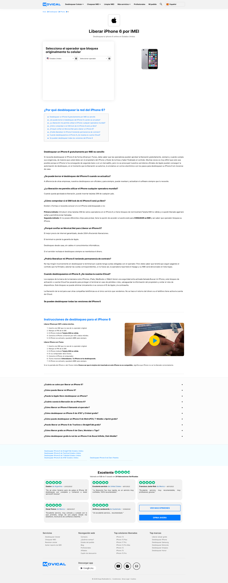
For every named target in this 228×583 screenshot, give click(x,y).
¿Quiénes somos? (87, 540)
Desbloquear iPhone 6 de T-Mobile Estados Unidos (62, 455)
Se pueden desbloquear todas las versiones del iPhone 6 (71, 138)
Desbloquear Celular (73, 4)
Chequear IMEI (93, 4)
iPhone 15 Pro (121, 553)
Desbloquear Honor (159, 550)
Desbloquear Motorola (160, 545)
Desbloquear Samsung (160, 542)
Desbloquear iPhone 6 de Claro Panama (104, 458)
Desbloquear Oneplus (160, 548)
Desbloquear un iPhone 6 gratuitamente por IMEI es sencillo (72, 117)
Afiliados (84, 550)
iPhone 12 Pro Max (123, 545)
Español (172, 4)
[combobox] (60, 58)
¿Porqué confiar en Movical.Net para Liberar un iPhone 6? (72, 129)
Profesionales (139, 4)
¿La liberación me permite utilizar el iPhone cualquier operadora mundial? (77, 123)
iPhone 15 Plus (121, 540)
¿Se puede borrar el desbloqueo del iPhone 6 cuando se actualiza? (75, 120)
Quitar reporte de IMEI (53, 545)
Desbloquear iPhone (159, 540)
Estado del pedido (87, 542)
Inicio (44, 12)
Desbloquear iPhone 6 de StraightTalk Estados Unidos (63, 451)
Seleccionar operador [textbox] (88, 58)
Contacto (84, 537)
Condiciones (116, 579)
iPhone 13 (120, 537)
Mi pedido (153, 4)
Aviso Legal (125, 579)
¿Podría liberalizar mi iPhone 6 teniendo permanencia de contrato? (75, 132)
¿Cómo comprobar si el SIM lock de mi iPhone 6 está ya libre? (73, 126)
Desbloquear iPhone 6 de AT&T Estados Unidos (61, 458)
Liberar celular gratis (159, 537)
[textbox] (60, 58)
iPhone (62, 12)
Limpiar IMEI (109, 4)
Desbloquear (53, 12)
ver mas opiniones (160, 508)
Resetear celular (51, 542)
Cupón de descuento (88, 553)
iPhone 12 (120, 548)
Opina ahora (160, 517)
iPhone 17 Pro (121, 542)
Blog (82, 545)
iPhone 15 (120, 550)
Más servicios (123, 4)
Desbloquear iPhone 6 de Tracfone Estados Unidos (62, 453)
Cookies (133, 579)
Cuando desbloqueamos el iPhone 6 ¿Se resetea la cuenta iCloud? (75, 135)
